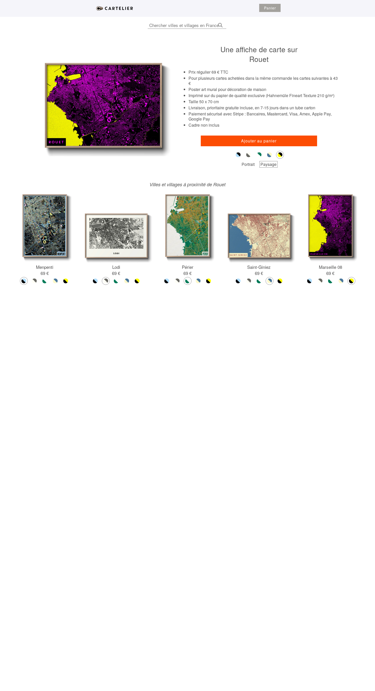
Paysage (268, 164)
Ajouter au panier (259, 141)
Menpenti (44, 267)
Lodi (116, 267)
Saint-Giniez (259, 267)
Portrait (248, 164)
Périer (187, 267)
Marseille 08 (330, 267)
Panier (270, 7)
